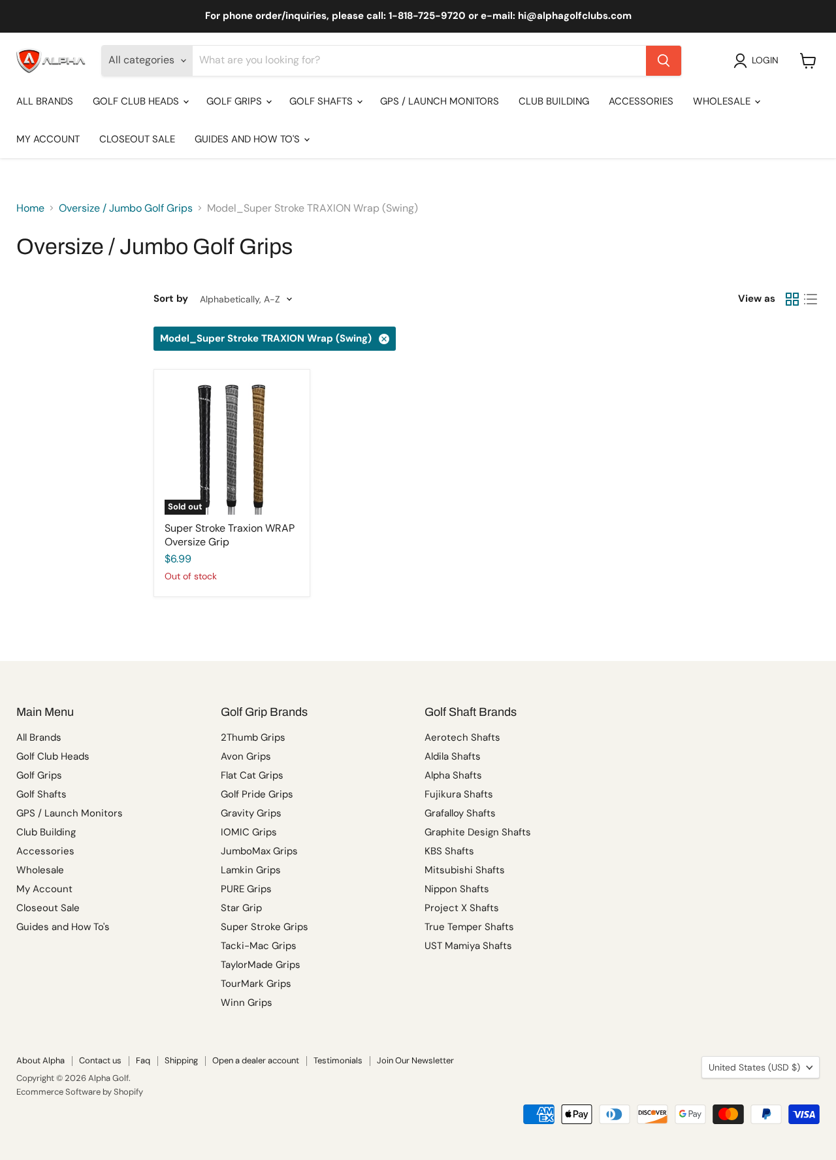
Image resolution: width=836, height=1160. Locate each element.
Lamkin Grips (251, 870)
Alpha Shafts (453, 775)
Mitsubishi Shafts (465, 870)
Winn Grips (246, 1002)
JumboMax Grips (259, 851)
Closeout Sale (137, 139)
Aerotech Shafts (462, 737)
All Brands (44, 101)
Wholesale (723, 101)
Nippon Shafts (457, 888)
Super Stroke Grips (264, 926)
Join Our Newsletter (415, 1060)
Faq (143, 1060)
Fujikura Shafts (459, 794)
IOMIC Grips (249, 832)
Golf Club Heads (137, 101)
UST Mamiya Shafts (468, 945)
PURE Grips (246, 888)
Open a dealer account (255, 1060)
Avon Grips (246, 756)
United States (754, 1067)
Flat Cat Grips (252, 775)
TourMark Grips (256, 983)
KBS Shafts (449, 851)
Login (765, 60)
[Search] (663, 61)
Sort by (170, 298)
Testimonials (338, 1060)
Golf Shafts (322, 101)
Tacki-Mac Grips (259, 945)
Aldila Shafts (453, 756)
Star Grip (241, 907)
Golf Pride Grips (257, 794)
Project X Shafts (462, 907)
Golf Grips (235, 101)
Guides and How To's (248, 139)
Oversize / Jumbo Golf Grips (126, 208)
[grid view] (792, 299)
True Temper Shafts (469, 926)
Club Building (554, 101)
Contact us (100, 1060)
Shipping (181, 1060)
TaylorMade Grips (260, 964)
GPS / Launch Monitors (439, 101)
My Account (48, 139)
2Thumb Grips (253, 737)
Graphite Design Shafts (478, 832)
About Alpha (40, 1060)
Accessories (641, 101)
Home (30, 208)
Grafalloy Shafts (460, 813)
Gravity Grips (251, 813)
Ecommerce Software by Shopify (79, 1091)
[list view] (810, 299)
